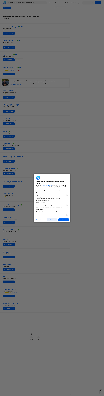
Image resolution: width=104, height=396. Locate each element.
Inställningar (52, 219)
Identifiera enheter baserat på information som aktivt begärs (49, 207)
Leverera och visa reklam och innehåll (44, 215)
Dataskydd (38, 219)
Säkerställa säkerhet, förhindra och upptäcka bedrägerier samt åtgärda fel (50, 212)
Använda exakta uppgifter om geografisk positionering (48, 205)
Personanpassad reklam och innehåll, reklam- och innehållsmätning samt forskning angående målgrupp (48, 198)
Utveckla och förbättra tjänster (43, 200)
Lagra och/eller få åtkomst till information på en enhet (48, 195)
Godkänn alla (64, 219)
